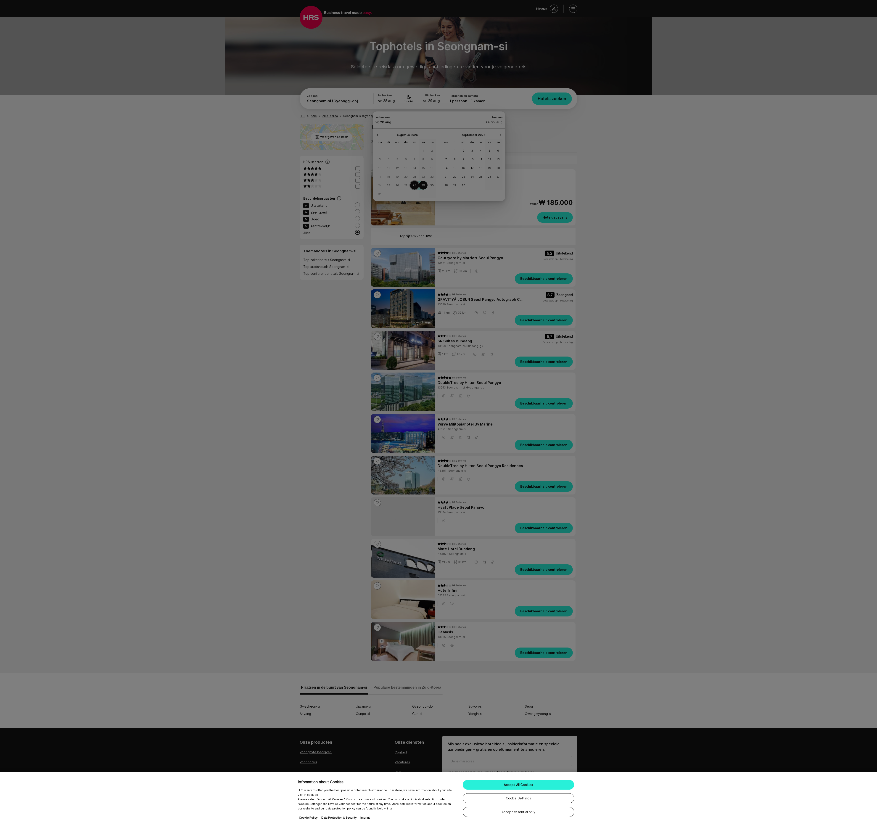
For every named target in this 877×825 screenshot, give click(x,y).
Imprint (365, 817)
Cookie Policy (308, 817)
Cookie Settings (518, 798)
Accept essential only (518, 812)
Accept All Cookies (518, 785)
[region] (438, 798)
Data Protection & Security (339, 817)
